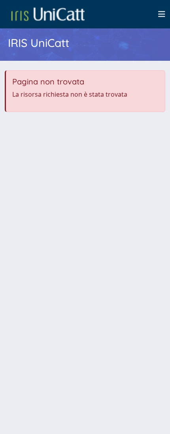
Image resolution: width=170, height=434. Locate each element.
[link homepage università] (48, 14)
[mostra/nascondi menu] (161, 14)
